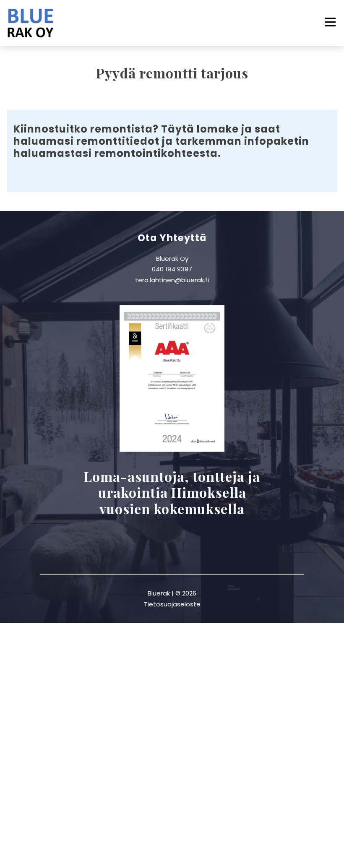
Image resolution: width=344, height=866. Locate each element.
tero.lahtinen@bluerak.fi (172, 280)
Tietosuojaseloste (172, 604)
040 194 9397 (172, 269)
